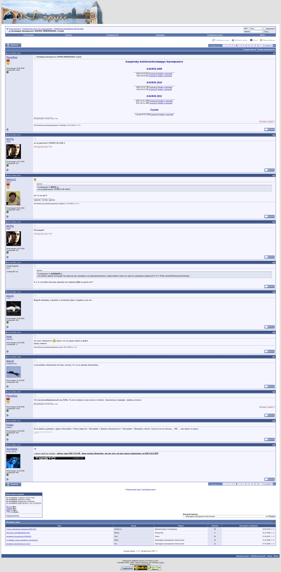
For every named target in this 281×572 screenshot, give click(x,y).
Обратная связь (242, 556)
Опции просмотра (265, 49)
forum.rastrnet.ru (15, 29)
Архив (269, 556)
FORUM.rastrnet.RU (258, 556)
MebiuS (11, 179)
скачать (153, 74)
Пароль (247, 31)
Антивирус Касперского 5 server (18, 544)
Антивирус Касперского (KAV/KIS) (18, 536)
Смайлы (9, 508)
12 (252, 45)
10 (246, 45)
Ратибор (11, 57)
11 (249, 45)
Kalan (10, 424)
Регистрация (29, 35)
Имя (245, 28)
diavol (10, 361)
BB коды (9, 507)
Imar (9, 336)
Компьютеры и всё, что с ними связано (37, 29)
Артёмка (11, 448)
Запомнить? (270, 29)
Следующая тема (148, 489)
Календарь (160, 35)
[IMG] (8, 510)
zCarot (161, 562)
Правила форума (269, 40)
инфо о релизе (165, 74)
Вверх (276, 556)
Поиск (262, 35)
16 (255, 45)
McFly (10, 139)
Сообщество (111, 35)
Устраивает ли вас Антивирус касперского (22, 540)
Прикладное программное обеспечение (69, 29)
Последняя (267, 45)
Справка (68, 35)
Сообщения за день (215, 35)
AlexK (10, 295)
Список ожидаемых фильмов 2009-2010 (21, 529)
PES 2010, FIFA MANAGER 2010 (18, 533)
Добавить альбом (241, 40)
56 (258, 45)
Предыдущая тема (133, 489)
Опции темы (249, 49)
